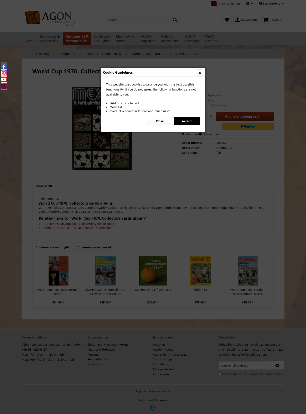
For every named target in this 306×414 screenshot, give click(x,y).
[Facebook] (4, 66)
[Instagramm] (4, 72)
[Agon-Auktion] (4, 86)
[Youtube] (4, 79)
